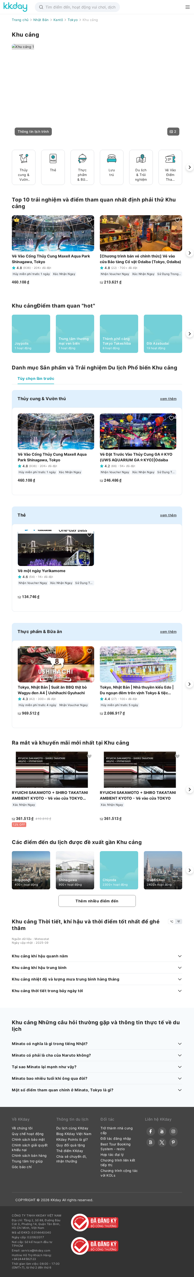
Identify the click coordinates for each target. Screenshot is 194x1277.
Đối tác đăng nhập (116, 1138)
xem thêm (168, 399)
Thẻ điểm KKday (69, 1151)
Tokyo (73, 20)
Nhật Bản (41, 20)
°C (171, 921)
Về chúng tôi (22, 1128)
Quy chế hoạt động (28, 1134)
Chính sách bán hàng (29, 1155)
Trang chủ (20, 20)
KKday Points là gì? (72, 1139)
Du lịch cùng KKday (72, 1128)
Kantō (58, 20)
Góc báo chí (22, 1167)
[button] (33, 132)
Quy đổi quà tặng (70, 1145)
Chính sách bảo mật (28, 1139)
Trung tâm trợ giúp (27, 1161)
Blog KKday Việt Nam (74, 1134)
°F (178, 921)
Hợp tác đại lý (112, 1155)
